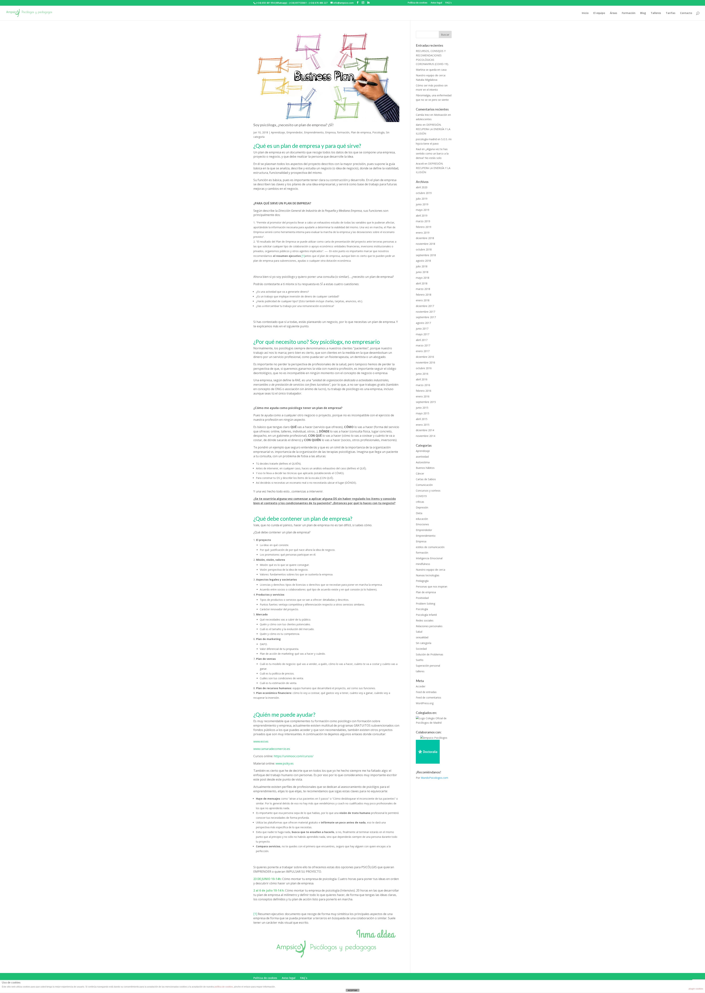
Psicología (378, 132)
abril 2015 (421, 419)
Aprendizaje (278, 132)
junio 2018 (422, 272)
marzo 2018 (423, 289)
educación (422, 519)
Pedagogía (422, 581)
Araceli (420, 163)
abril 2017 (421, 340)
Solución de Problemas (429, 654)
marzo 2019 (423, 221)
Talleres (656, 13)
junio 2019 (422, 204)
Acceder (420, 686)
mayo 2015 (422, 413)
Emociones (422, 524)
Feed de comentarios (428, 697)
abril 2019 (421, 215)
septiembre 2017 (426, 317)
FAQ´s (448, 3)
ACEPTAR (352, 990)
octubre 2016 (424, 368)
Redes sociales (424, 620)
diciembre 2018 (425, 238)
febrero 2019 (423, 227)
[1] (303, 256)
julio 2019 (421, 198)
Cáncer (420, 473)
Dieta (419, 513)
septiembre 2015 (426, 402)
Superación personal (428, 665)
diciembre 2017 (425, 306)
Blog (643, 13)
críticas (420, 501)
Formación (628, 13)
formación (343, 132)
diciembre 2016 (425, 357)
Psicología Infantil (426, 614)
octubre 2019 (424, 193)
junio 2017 (422, 328)
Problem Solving (425, 603)
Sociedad (421, 648)
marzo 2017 (423, 345)
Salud (419, 631)
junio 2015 (422, 407)
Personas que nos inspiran (431, 586)
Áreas (613, 13)
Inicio (585, 13)
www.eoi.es (260, 741)
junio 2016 (422, 373)
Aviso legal (436, 3)
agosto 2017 (423, 323)
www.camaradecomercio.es (271, 749)
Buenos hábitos (425, 468)
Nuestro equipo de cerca (430, 569)
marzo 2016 (423, 385)
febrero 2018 (423, 294)
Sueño (419, 660)
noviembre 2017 (425, 311)
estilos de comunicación (430, 547)
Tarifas (670, 13)
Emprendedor (294, 132)
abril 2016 (421, 379)
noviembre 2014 (425, 436)
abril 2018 (421, 283)
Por (432, 777)
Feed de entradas (426, 692)
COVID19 (421, 496)
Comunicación (424, 485)
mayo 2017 (422, 334)
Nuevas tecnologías (427, 575)
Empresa (330, 132)
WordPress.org (424, 703)
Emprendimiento (314, 132)
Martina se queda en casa (431, 69)
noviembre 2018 (425, 243)
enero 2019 (422, 232)
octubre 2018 (424, 249)
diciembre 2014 (425, 430)
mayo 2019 (422, 210)
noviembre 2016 (425, 362)
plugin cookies (696, 988)
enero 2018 (422, 300)
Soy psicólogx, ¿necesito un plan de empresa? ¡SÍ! (293, 125)
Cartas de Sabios (426, 479)
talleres (420, 671)
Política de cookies (417, 3)
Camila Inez (423, 115)
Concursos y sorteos (428, 490)
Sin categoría (423, 643)
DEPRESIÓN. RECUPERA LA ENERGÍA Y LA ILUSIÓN (433, 129)
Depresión (422, 507)
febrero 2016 (423, 390)
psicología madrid (426, 139)
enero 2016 (422, 396)
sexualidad (422, 637)
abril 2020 (421, 187)
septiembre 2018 (426, 255)
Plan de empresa (361, 132)
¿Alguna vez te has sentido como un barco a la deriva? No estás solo (432, 153)
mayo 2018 (422, 277)
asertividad (422, 456)
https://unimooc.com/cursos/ (293, 756)
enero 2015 (422, 424)
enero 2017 (422, 351)
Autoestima (423, 462)
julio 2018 (421, 266)
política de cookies (223, 986)
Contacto (686, 13)
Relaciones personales (429, 626)
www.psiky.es (285, 763)
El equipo (599, 13)
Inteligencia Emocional (429, 558)
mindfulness (423, 564)
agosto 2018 (423, 260)
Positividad (422, 598)
